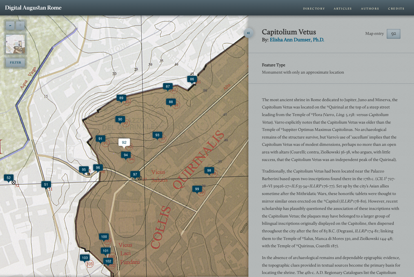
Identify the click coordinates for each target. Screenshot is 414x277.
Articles (343, 8)
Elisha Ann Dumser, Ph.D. (297, 40)
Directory (314, 8)
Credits (396, 8)
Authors (370, 8)
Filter (15, 62)
